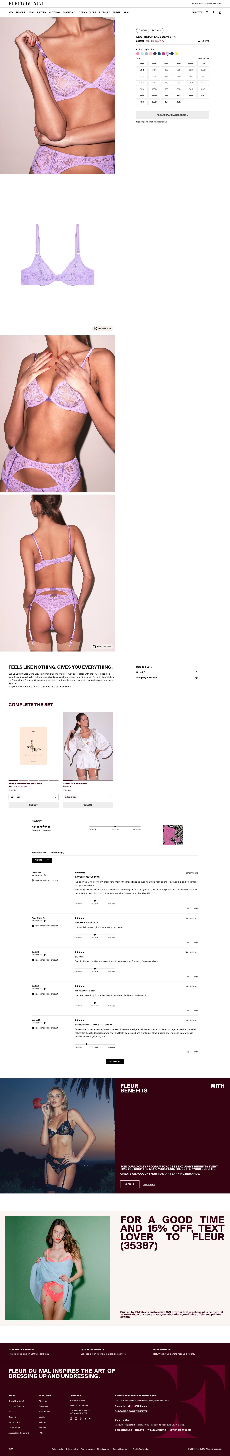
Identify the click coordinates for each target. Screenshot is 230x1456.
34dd (141, 83)
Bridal (116, 12)
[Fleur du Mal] (26, 3)
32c (178, 70)
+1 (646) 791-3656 (77, 1400)
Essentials (69, 12)
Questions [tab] (57, 853)
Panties (41, 12)
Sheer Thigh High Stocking (25, 784)
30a (142, 63)
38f (166, 95)
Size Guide (203, 58)
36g (179, 89)
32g (154, 76)
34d (203, 76)
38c (203, 89)
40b (191, 95)
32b (166, 70)
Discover (197, 12)
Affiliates (42, 1422)
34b (178, 76)
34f (154, 83)
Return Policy (14, 1422)
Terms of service (88, 1449)
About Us (43, 1401)
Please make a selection (172, 115)
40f (166, 102)
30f (203, 63)
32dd (203, 70)
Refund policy (58, 1449)
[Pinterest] (80, 1419)
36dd (154, 89)
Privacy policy (72, 1449)
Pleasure (104, 12)
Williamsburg (156, 1430)
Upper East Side (180, 1430)
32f (142, 76)
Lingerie (20, 12)
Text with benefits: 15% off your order (206, 3)
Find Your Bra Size (16, 1406)
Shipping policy (103, 1449)
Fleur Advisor (44, 1411)
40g (179, 102)
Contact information (121, 1449)
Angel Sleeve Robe (75, 784)
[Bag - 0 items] (219, 12)
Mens (126, 12)
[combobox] (34, 797)
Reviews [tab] (39, 853)
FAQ (10, 1411)
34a (166, 76)
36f (166, 89)
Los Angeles (123, 1430)
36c (203, 83)
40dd (154, 102)
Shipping (12, 1417)
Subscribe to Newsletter (131, 1411)
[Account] (213, 12)
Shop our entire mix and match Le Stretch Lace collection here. (40, 687)
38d (142, 95)
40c (203, 95)
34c (191, 76)
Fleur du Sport (87, 12)
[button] (57, 95)
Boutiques (43, 1406)
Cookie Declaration (141, 1449)
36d (142, 89)
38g (179, 95)
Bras (31, 12)
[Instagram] (71, 1419)
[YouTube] (90, 1419)
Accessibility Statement (19, 1433)
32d (191, 70)
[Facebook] (85, 1419)
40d (142, 102)
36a (178, 83)
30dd (190, 63)
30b (154, 63)
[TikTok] (76, 1419)
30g (142, 70)
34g (166, 83)
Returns (42, 1427)
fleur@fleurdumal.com (79, 1405)
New (11, 12)
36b (191, 83)
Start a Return (14, 1427)
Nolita (139, 1430)
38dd (154, 95)
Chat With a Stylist (16, 1401)
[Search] (207, 12)
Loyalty (42, 1417)
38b (191, 89)
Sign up (130, 1184)
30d (178, 63)
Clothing (54, 12)
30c (166, 63)
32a (154, 70)
